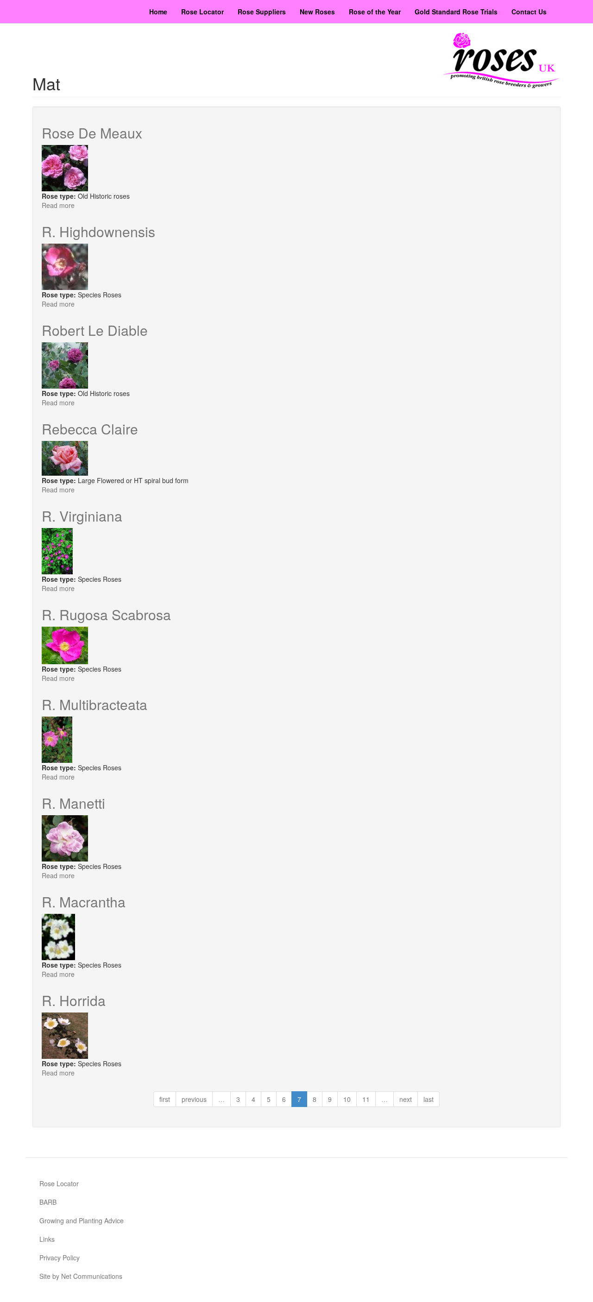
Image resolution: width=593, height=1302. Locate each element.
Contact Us (529, 11)
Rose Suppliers (262, 11)
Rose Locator (202, 11)
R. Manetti (73, 803)
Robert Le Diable (95, 330)
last (428, 1099)
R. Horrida (74, 1000)
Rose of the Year (375, 11)
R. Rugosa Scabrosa (106, 614)
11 (366, 1099)
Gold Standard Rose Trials (456, 11)
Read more (58, 205)
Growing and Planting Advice (81, 1220)
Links (47, 1239)
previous (194, 1099)
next (405, 1099)
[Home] (502, 60)
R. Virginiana (82, 516)
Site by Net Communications (80, 1276)
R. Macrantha (84, 902)
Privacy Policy (59, 1257)
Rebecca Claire (90, 429)
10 (347, 1099)
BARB (48, 1202)
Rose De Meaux (92, 133)
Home (158, 11)
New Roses (317, 11)
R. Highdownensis (98, 231)
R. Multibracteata (94, 704)
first (164, 1099)
